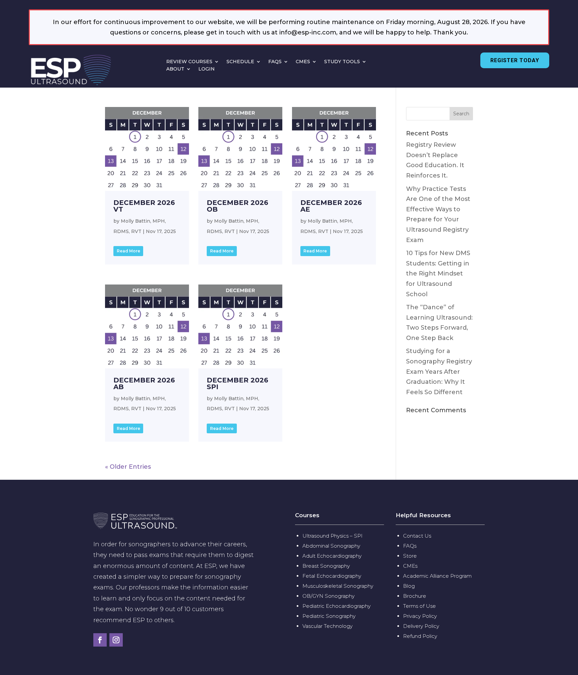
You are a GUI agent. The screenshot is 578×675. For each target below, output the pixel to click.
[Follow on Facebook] (100, 640)
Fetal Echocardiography (331, 576)
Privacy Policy (420, 616)
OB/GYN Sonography (328, 596)
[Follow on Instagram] (116, 640)
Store (410, 556)
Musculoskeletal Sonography (337, 586)
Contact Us (417, 536)
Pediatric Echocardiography (336, 606)
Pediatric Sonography (329, 616)
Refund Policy (420, 636)
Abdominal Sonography (331, 546)
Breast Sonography (326, 566)
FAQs (409, 546)
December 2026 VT (144, 206)
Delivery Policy (421, 626)
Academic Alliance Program (437, 576)
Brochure (414, 596)
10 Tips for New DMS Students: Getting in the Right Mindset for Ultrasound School (438, 273)
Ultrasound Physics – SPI (332, 536)
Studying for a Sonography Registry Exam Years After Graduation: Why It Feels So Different (439, 371)
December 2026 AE (331, 206)
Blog (409, 586)
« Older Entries (128, 466)
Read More (128, 250)
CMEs (410, 566)
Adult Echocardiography (332, 556)
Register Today (514, 60)
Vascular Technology (327, 626)
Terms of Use (419, 606)
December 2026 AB (144, 383)
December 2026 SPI (237, 383)
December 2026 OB (237, 206)
